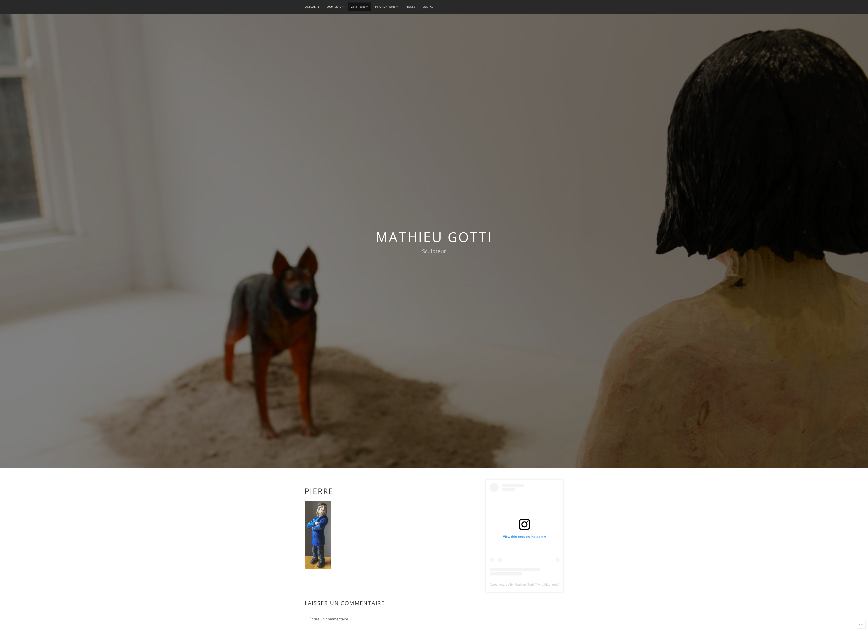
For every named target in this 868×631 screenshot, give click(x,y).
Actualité (312, 6)
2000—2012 (334, 6)
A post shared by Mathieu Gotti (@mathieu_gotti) (524, 584)
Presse (410, 6)
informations (385, 6)
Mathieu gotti (433, 237)
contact (428, 6)
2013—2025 (358, 6)
